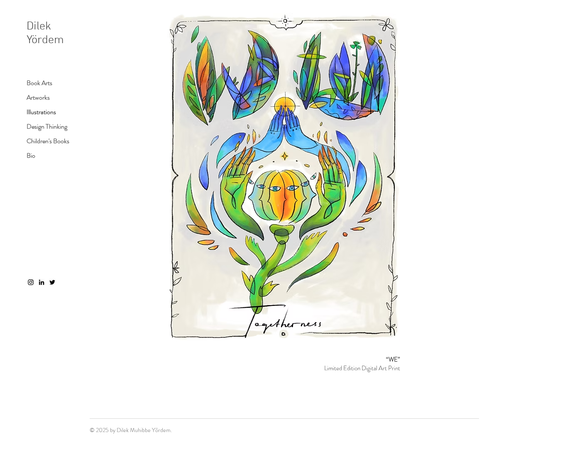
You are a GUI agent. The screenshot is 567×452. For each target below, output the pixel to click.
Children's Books (48, 141)
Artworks (38, 97)
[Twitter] (52, 282)
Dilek (39, 27)
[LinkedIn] (41, 282)
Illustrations (41, 112)
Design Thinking (47, 126)
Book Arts (39, 83)
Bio (31, 155)
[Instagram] (30, 282)
